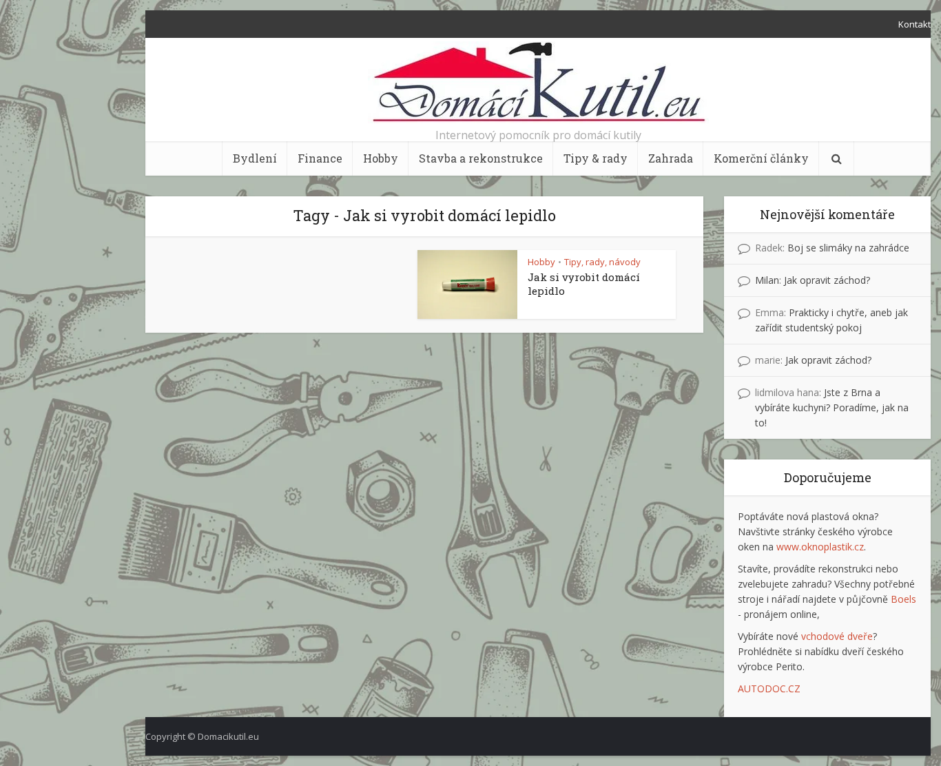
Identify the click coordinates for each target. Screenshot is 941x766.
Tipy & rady (595, 158)
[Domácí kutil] (538, 82)
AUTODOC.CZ (769, 688)
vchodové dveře (837, 636)
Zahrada (670, 158)
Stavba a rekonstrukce (481, 158)
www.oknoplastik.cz (820, 546)
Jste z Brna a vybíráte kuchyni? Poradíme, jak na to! (832, 407)
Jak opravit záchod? (827, 280)
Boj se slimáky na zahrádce (848, 247)
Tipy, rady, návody (602, 262)
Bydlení (255, 158)
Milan (767, 280)
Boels (903, 598)
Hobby (380, 158)
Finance (320, 158)
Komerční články (761, 158)
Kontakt (914, 24)
